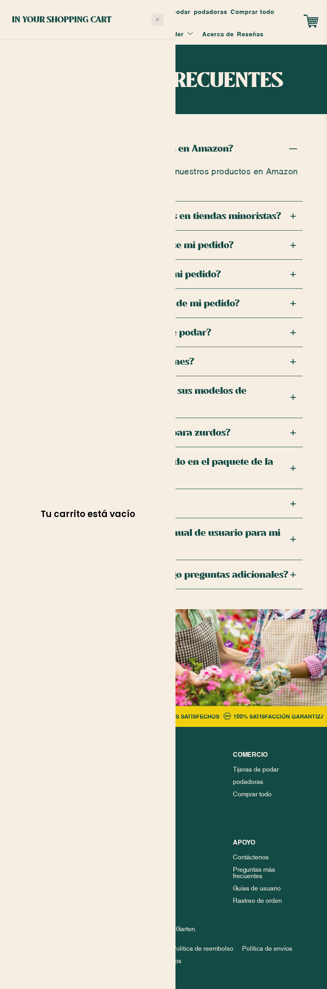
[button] (158, 20)
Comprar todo (252, 11)
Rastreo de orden (257, 899)
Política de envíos (267, 947)
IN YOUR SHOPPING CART (62, 19)
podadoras (210, 11)
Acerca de (218, 33)
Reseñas (250, 33)
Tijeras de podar (256, 768)
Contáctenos (251, 856)
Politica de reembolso (202, 947)
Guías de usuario (257, 887)
